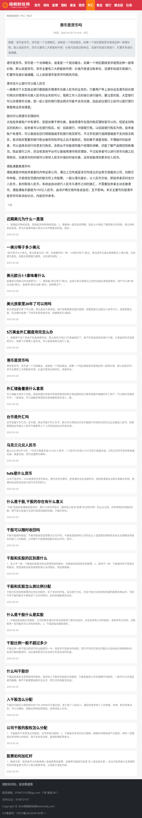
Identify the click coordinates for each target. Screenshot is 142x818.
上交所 (70, 172)
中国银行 (83, 128)
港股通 (11, 166)
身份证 (111, 89)
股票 (55, 5)
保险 (46, 5)
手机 (92, 134)
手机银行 (63, 134)
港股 (10, 172)
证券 (48, 172)
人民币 (40, 83)
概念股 (118, 5)
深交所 (85, 172)
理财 (64, 5)
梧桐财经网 (13, 15)
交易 (106, 47)
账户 (24, 122)
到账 (128, 146)
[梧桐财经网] (16, 5)
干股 (9, 205)
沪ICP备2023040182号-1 (31, 813)
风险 (54, 140)
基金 (73, 5)
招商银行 (69, 128)
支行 (42, 146)
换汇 (92, 184)
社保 (129, 5)
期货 (82, 5)
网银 (48, 134)
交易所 (72, 190)
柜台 (42, 140)
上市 (54, 178)
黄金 (99, 5)
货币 (26, 42)
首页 (37, 5)
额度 (30, 190)
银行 (108, 5)
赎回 (122, 146)
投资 (15, 122)
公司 (54, 172)
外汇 (91, 5)
